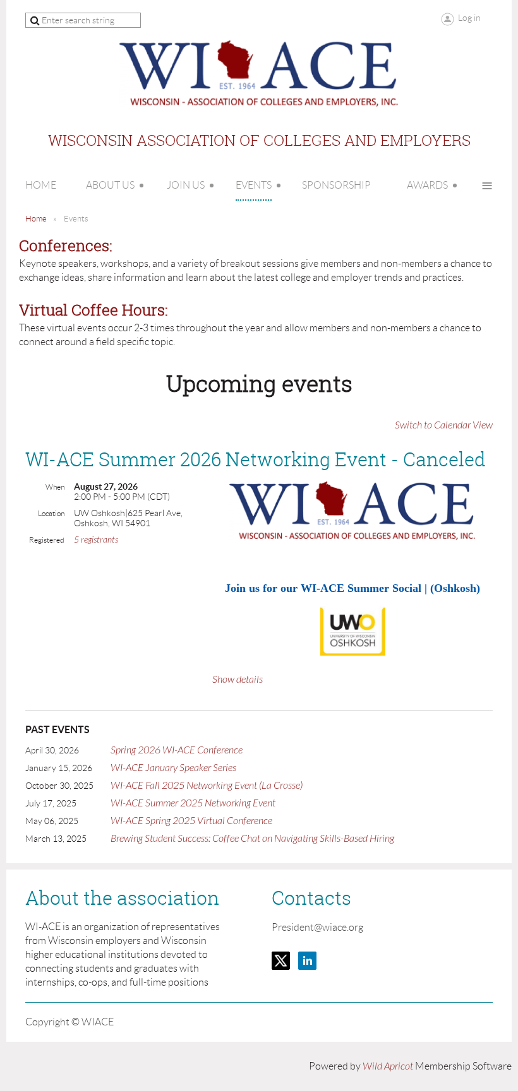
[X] (281, 961)
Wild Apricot (388, 1066)
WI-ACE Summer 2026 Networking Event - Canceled (255, 459)
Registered (46, 540)
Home (36, 218)
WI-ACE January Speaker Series (173, 768)
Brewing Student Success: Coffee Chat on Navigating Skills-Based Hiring (252, 838)
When (54, 487)
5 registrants (96, 539)
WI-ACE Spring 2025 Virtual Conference (191, 821)
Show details (237, 679)
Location (51, 513)
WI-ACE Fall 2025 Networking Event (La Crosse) (207, 785)
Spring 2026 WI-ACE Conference (177, 750)
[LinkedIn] (307, 961)
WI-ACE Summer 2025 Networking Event (193, 803)
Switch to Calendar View (444, 425)
